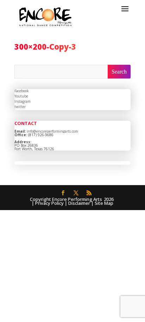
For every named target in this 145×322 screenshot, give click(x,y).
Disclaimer (79, 203)
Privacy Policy (49, 203)
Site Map (104, 203)
